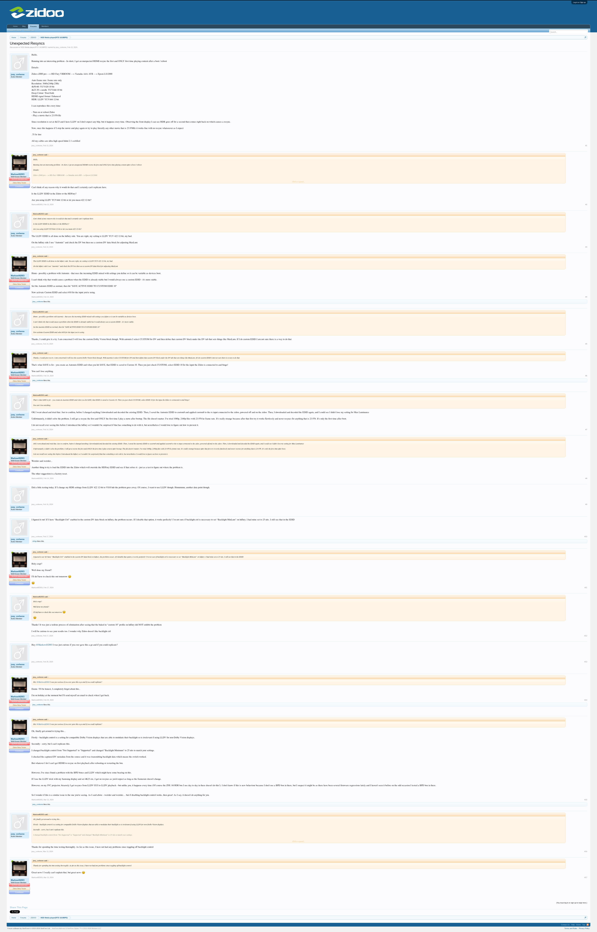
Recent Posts (29, 30)
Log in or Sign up (579, 2)
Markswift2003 (17, 174)
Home (15, 26)
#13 (585, 662)
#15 (585, 800)
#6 (586, 376)
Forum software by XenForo (28, 928)
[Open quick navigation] (585, 37)
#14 (585, 700)
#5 (586, 344)
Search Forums (15, 30)
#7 (586, 429)
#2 (586, 204)
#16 (585, 851)
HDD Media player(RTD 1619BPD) (34, 47)
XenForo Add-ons (58, 928)
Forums (33, 26)
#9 (586, 504)
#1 (586, 145)
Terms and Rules (570, 928)
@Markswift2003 (44, 644)
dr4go (34, 541)
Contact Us (565, 925)
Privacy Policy (584, 928)
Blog (23, 26)
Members (45, 26)
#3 (586, 247)
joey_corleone (61, 47)
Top (583, 925)
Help (573, 925)
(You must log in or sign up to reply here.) (571, 903)
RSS (588, 925)
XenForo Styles (73, 928)
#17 (585, 877)
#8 (586, 478)
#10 (585, 536)
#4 (586, 297)
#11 (586, 587)
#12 (585, 636)
